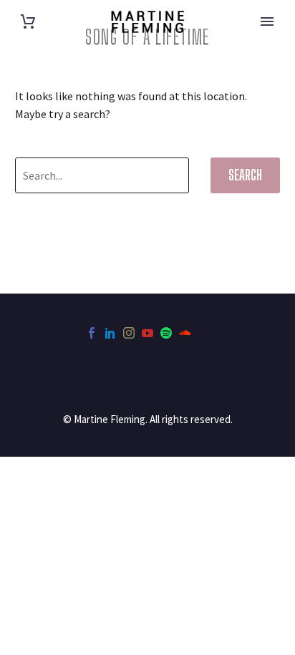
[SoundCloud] (184, 333)
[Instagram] (129, 333)
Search (245, 175)
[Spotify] (166, 333)
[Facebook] (91, 333)
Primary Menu (267, 21)
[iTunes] (203, 333)
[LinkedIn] (110, 333)
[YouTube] (147, 333)
